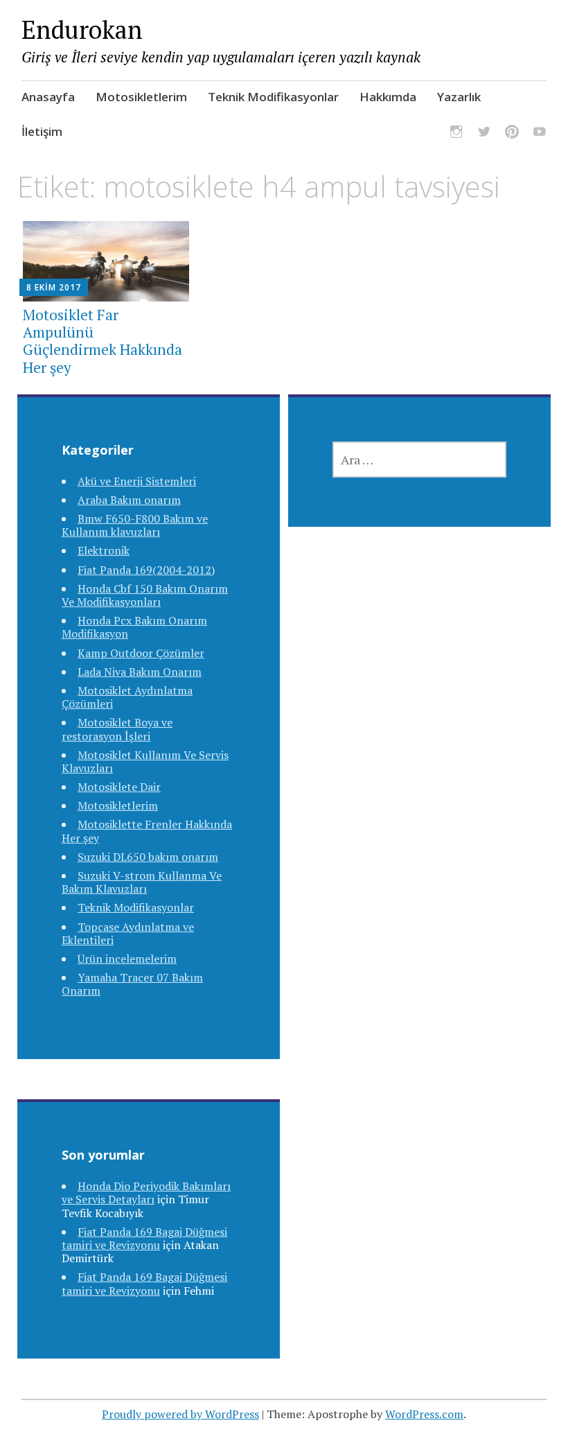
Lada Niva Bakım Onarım (140, 671)
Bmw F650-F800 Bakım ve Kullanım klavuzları (135, 525)
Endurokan (82, 29)
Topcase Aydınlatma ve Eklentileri (128, 933)
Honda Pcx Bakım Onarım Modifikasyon (134, 627)
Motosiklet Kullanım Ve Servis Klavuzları (145, 761)
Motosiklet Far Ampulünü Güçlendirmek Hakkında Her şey (102, 341)
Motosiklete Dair (119, 786)
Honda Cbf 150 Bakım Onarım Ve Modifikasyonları (145, 595)
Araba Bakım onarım (129, 499)
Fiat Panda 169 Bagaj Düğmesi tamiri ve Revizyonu (144, 1238)
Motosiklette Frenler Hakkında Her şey (147, 830)
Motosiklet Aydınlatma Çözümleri (127, 697)
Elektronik (104, 550)
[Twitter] (484, 133)
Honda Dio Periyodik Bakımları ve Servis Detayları (146, 1192)
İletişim (41, 131)
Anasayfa (48, 97)
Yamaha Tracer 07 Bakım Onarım (132, 984)
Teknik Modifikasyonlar (273, 97)
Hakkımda (388, 97)
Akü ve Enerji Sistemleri (137, 481)
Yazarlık (459, 97)
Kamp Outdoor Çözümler (141, 653)
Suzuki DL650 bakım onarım (148, 856)
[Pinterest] (512, 133)
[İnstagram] (456, 133)
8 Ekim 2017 (53, 287)
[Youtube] (540, 133)
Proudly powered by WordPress (180, 1414)
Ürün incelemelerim (127, 958)
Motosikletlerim (141, 97)
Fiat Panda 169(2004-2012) (146, 569)
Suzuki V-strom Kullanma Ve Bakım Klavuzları (142, 882)
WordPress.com (424, 1414)
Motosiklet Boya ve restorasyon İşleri (117, 729)
